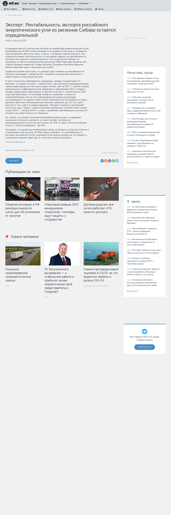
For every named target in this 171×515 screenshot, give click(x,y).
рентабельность (24, 150)
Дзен (7, 286)
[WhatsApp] (113, 160)
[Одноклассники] (106, 160)
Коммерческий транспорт (96, 286)
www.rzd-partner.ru (15, 142)
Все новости (132, 162)
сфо (32, 150)
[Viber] (109, 160)
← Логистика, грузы (13, 15)
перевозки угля (11, 150)
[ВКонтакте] (102, 160)
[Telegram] (117, 160)
